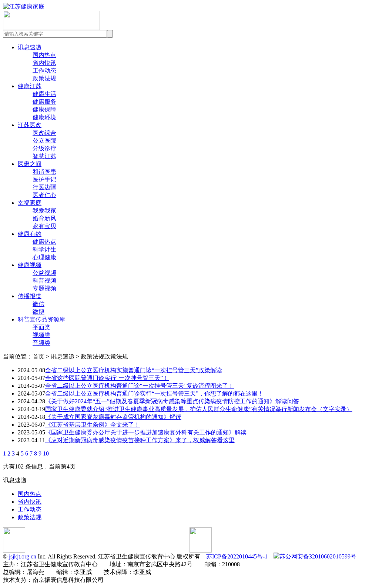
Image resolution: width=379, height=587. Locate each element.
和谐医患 (44, 172)
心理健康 (44, 257)
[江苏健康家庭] (23, 6)
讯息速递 (29, 47)
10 (46, 453)
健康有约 (29, 234)
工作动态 (44, 70)
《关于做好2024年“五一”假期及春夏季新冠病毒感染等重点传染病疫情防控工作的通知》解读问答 (172, 401)
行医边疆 (44, 187)
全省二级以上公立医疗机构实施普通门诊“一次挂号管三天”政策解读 (133, 370)
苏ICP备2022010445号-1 (237, 556)
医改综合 (44, 133)
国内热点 (44, 55)
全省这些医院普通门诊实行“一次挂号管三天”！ (107, 378)
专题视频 (44, 288)
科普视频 (44, 280)
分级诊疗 (44, 148)
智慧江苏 (44, 156)
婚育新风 (44, 218)
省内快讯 (44, 63)
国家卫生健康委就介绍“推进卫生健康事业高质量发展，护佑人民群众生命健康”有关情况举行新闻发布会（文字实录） (198, 409)
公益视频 (44, 273)
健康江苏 (29, 86)
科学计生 (44, 249)
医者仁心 (44, 195)
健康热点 (44, 242)
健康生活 (44, 94)
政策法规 (44, 78)
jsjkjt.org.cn (22, 556)
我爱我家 (44, 210)
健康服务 (44, 102)
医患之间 (29, 164)
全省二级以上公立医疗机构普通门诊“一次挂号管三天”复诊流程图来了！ (139, 386)
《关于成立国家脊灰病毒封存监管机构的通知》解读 (113, 417)
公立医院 (44, 140)
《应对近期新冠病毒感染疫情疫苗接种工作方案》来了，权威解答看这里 (140, 440)
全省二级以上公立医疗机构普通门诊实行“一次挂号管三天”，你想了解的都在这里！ (154, 393)
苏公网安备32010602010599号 (317, 556)
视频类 (41, 335)
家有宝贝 (44, 226)
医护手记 (44, 179)
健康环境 (44, 117)
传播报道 (29, 296)
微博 (38, 311)
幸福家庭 (29, 203)
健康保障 (44, 109)
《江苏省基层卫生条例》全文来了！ (92, 424)
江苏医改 (29, 125)
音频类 (41, 343)
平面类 (41, 327)
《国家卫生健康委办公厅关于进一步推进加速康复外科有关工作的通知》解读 (145, 432)
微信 (38, 304)
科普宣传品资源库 (41, 319)
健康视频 (29, 265)
